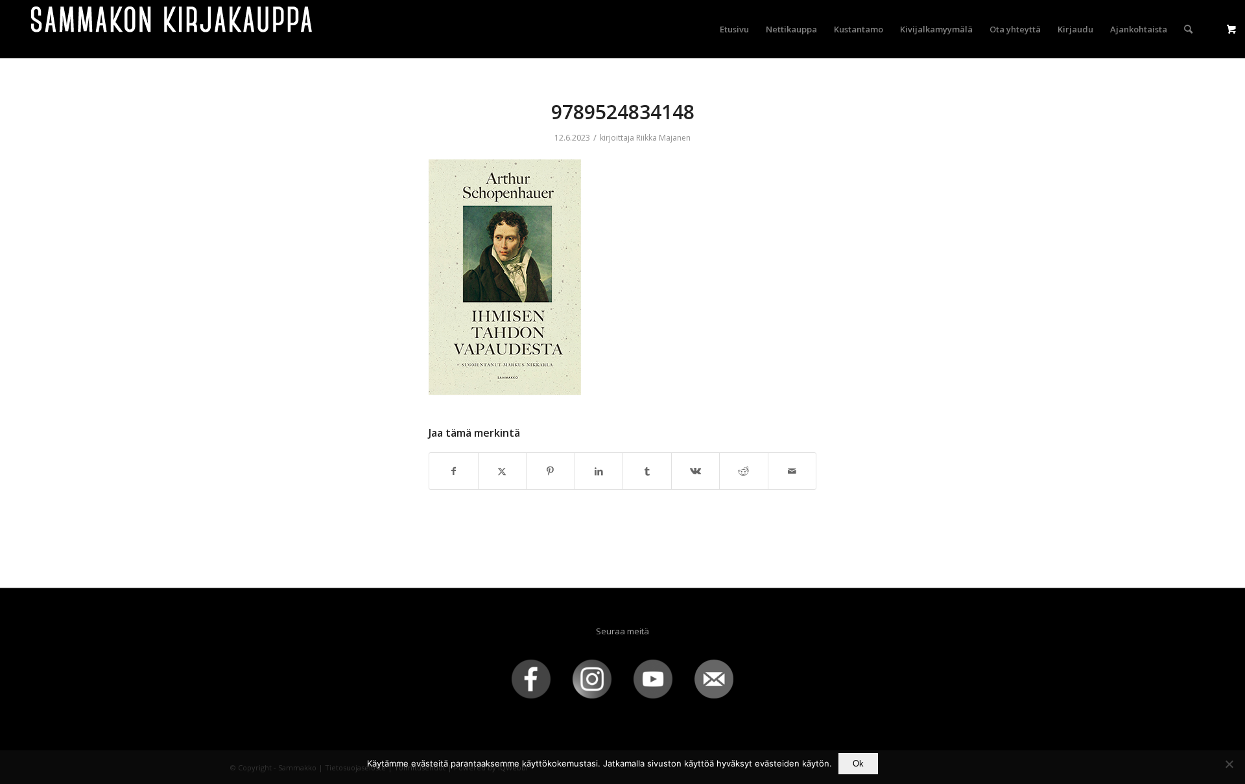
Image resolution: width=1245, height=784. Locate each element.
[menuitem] (734, 29)
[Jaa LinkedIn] (599, 471)
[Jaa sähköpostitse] (792, 471)
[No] (1228, 763)
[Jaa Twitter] (503, 471)
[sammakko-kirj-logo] (172, 29)
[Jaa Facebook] (453, 471)
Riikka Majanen (663, 137)
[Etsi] (1188, 29)
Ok (858, 763)
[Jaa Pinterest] (551, 471)
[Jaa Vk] (696, 471)
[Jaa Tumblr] (647, 471)
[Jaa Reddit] (744, 471)
